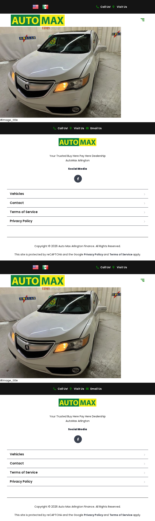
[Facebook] (78, 179)
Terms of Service (24, 212)
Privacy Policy (21, 221)
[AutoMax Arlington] (38, 20)
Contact (17, 203)
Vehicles (17, 193)
